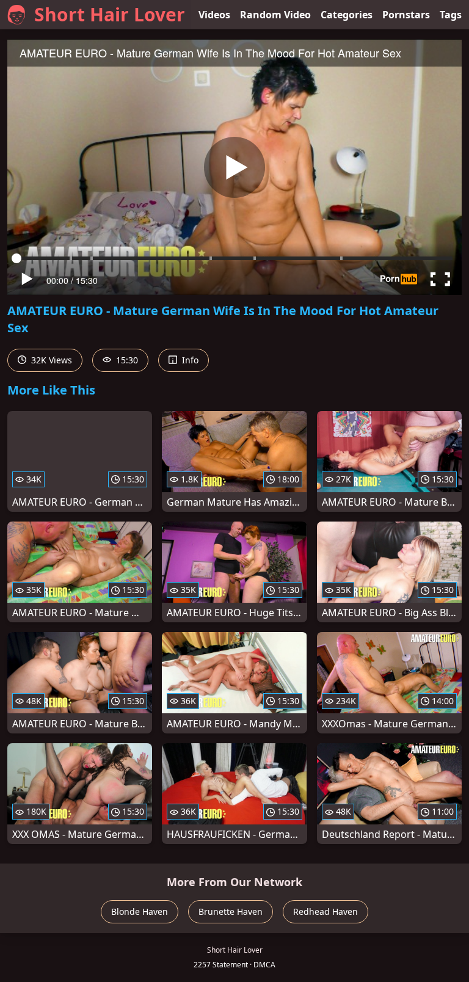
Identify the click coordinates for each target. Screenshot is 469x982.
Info (189, 360)
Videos (214, 14)
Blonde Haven (139, 911)
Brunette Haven (230, 911)
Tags (451, 14)
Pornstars (406, 14)
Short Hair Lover (109, 14)
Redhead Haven (325, 911)
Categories (347, 14)
